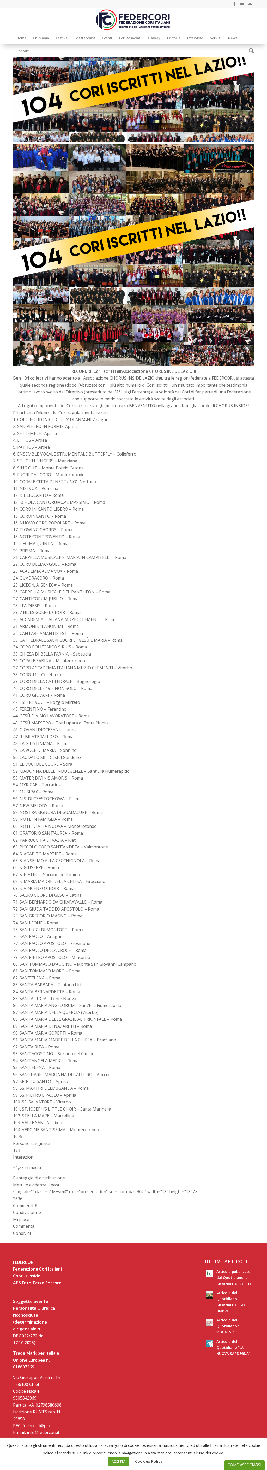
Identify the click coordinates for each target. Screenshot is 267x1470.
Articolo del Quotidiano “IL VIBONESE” (229, 1326)
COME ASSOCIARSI (245, 1464)
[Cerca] (249, 50)
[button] (133, 1140)
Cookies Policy (148, 1461)
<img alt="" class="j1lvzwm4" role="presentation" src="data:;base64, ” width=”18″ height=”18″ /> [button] (105, 1192)
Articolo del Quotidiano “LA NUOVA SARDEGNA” (233, 1347)
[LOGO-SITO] (133, 19)
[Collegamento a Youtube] (242, 4)
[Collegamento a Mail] (250, 4)
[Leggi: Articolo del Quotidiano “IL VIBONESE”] (209, 1322)
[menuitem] (21, 37)
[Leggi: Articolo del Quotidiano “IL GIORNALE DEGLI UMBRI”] (209, 1295)
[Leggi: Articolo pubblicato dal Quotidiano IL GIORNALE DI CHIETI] (209, 1273)
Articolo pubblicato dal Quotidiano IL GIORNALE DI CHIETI (233, 1277)
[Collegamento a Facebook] (234, 4)
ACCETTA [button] (118, 1461)
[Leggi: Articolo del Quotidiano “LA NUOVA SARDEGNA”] (209, 1343)
